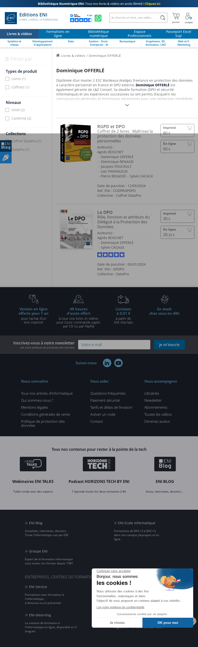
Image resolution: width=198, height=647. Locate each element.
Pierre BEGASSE (113, 176)
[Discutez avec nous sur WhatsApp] (98, 18)
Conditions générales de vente (45, 414)
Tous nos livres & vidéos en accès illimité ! (99, 3)
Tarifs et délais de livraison (111, 407)
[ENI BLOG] (6, 146)
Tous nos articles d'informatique (47, 393)
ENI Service (38, 586)
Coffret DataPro (26, 141)
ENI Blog (35, 523)
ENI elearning (40, 615)
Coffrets (20, 87)
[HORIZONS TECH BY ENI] (99, 464)
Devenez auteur (157, 421)
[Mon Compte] (188, 18)
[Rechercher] (162, 17)
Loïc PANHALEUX (114, 171)
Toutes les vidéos (158, 414)
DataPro (20, 149)
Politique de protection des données (43, 423)
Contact (96, 421)
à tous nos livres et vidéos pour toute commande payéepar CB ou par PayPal (78, 317)
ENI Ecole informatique (136, 523)
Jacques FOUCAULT (116, 166)
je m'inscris (169, 344)
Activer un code (102, 414)
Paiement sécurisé (105, 400)
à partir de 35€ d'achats (123, 315)
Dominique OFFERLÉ (117, 156)
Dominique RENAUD (117, 161)
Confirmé (21, 118)
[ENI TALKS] (33, 464)
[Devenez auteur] (6, 157)
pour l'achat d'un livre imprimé (34, 315)
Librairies (151, 393)
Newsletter (153, 400)
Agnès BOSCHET (110, 152)
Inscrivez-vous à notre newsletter (44, 344)
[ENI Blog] (165, 464)
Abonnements (155, 407)
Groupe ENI (38, 551)
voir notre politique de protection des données (47, 347)
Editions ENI (38, 16)
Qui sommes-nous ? (37, 400)
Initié (18, 110)
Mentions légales (34, 407)
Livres (19, 78)
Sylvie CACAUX (141, 176)
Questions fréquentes (108, 393)
